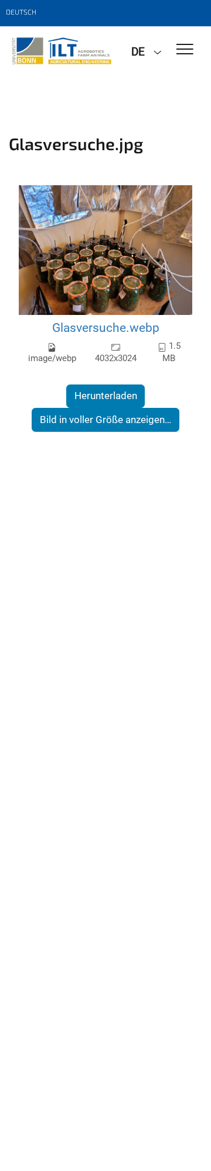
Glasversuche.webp (105, 327)
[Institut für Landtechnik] (61, 51)
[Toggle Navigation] (184, 50)
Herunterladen (105, 395)
